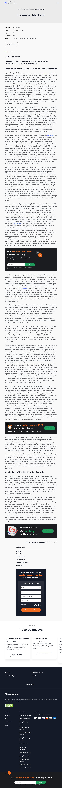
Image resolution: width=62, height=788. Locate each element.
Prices (6, 725)
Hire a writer (47, 531)
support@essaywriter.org (42, 715)
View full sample (17, 655)
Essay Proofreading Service (25, 733)
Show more (30, 684)
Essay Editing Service (23, 723)
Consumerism (20, 560)
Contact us (8, 722)
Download (12, 44)
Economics (24, 9)
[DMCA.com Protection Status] (9, 706)
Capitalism (19, 554)
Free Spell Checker (25, 764)
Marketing (33, 38)
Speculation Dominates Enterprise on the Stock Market (27, 61)
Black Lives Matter (37, 672)
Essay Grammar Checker (24, 760)
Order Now (50, 428)
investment (23, 288)
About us (7, 715)
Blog (6, 718)
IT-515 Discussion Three (40, 638)
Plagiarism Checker (25, 753)
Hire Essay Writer (24, 718)
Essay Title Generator (22, 748)
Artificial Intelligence (11, 676)
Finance (31, 9)
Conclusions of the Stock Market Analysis (22, 64)
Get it (29, 264)
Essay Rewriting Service (24, 728)
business (50, 135)
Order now (31, 610)
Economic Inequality (22, 562)
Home (18, 9)
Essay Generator (24, 756)
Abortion (7, 672)
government (17, 223)
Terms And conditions (24, 267)
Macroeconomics (24, 38)
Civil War (34, 676)
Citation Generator (25, 768)
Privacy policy (42, 784)
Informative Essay (18, 30)
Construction (20, 557)
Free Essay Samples (25, 715)
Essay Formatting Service (24, 739)
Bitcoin (18, 551)
